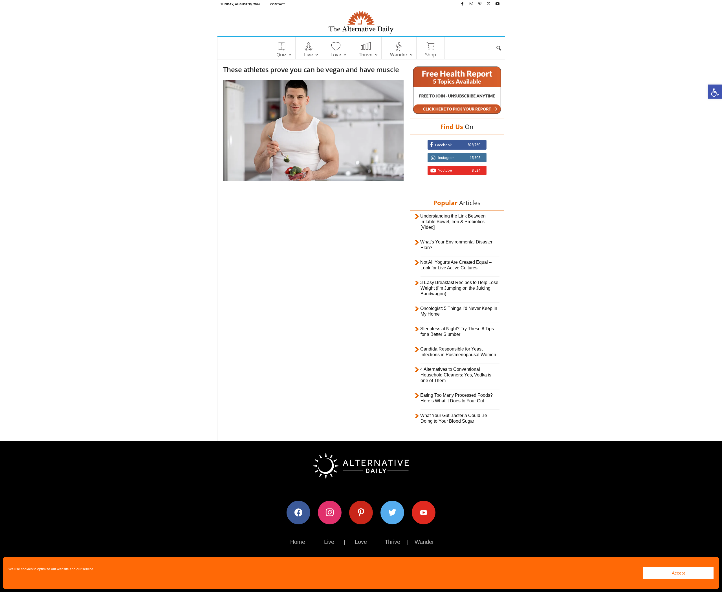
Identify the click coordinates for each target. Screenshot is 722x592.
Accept (678, 573)
